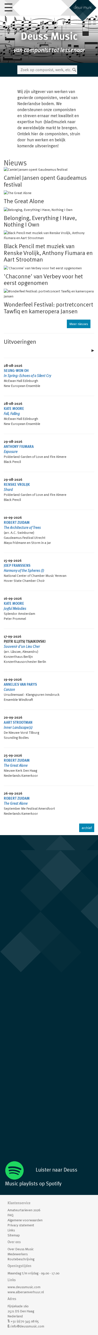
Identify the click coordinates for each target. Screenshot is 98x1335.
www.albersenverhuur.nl (26, 1292)
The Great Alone (16, 765)
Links (11, 1230)
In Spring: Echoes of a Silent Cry (27, 376)
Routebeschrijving (21, 1259)
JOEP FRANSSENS (17, 566)
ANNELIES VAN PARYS (20, 684)
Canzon (9, 689)
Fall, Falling (12, 414)
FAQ (10, 1215)
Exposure (11, 452)
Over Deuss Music (21, 1249)
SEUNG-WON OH (16, 371)
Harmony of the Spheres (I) (24, 571)
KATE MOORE (14, 409)
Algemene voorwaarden (25, 1220)
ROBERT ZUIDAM (17, 523)
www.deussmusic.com (24, 1287)
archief (87, 828)
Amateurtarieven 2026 (24, 1210)
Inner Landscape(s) (18, 727)
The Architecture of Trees (22, 528)
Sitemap (14, 1235)
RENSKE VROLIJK (17, 485)
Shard (8, 490)
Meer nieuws (78, 324)
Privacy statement (21, 1225)
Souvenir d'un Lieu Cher (22, 646)
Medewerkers (18, 1254)
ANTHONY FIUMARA (19, 447)
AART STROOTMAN (18, 722)
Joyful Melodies (15, 609)
